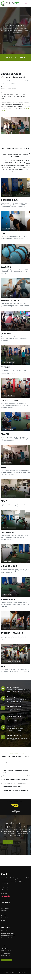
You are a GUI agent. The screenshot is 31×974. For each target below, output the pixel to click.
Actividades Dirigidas (7, 938)
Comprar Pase (21, 842)
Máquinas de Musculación (8, 933)
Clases (3, 913)
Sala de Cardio (5, 930)
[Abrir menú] (28, 3)
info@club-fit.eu (5, 955)
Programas (4, 910)
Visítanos (8, 842)
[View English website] (26, 3)
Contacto (3, 920)
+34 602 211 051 (5, 953)
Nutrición (3, 915)
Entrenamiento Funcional (8, 935)
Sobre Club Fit (5, 908)
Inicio (2, 906)
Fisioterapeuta (5, 917)
